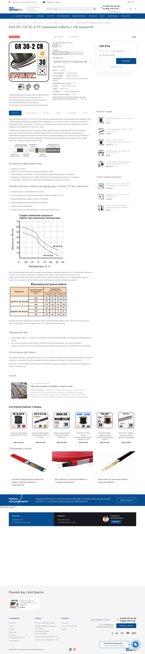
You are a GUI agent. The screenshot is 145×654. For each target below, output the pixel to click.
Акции (63, 629)
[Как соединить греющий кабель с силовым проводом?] (72, 463)
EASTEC (63, 70)
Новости (12, 623)
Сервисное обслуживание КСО (47, 640)
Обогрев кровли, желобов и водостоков (51, 386)
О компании (14, 618)
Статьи (11, 626)
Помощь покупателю (69, 626)
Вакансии (12, 632)
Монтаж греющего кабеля (40, 383)
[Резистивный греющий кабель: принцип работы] (115, 463)
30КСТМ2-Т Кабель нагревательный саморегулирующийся (126, 435)
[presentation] (43, 87)
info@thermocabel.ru (53, 2)
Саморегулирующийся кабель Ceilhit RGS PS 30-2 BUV (40, 435)
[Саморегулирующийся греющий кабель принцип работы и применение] (29, 463)
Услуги (38, 618)
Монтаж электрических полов (46, 637)
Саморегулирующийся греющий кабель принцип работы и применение (27, 482)
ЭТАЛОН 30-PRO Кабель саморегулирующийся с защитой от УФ (119, 142)
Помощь (65, 618)
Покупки (64, 623)
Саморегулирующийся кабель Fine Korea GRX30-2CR (61, 435)
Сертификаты (14, 641)
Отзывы (12, 629)
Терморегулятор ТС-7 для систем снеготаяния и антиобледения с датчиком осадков (118, 185)
